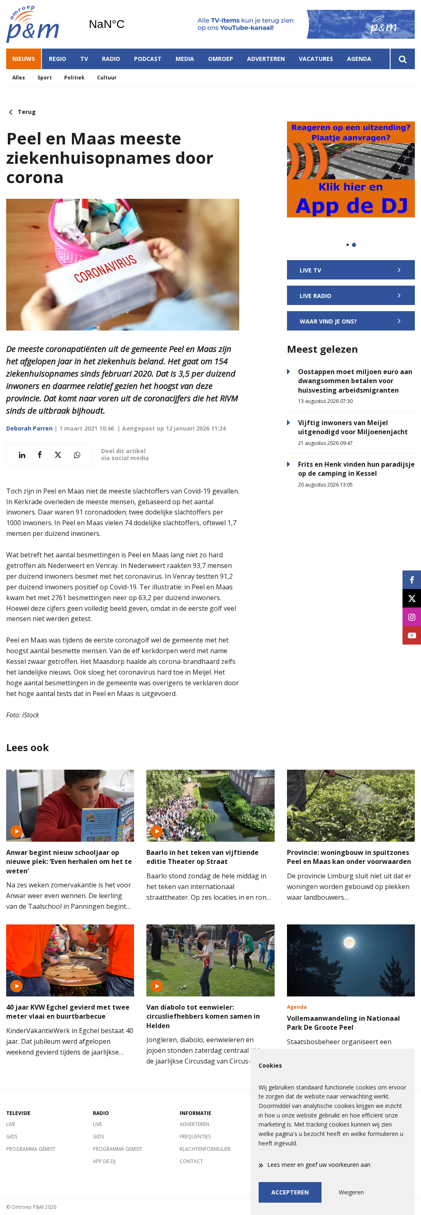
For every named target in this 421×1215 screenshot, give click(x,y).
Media (185, 59)
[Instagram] (411, 617)
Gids (11, 1136)
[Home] (41, 24)
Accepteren (290, 1192)
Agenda (359, 59)
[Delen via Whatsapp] (77, 455)
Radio (111, 59)
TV (84, 59)
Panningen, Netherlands (127, 24)
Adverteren (266, 59)
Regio (57, 59)
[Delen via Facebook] (39, 455)
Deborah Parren (29, 428)
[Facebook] (411, 579)
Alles (18, 77)
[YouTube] (411, 635)
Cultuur (107, 77)
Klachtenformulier (205, 1148)
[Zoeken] (402, 59)
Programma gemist (31, 1148)
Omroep (220, 59)
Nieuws (23, 59)
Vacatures (316, 59)
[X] (411, 598)
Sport (44, 77)
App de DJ (104, 1161)
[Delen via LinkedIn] (22, 455)
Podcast (148, 59)
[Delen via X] (58, 455)
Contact (191, 1161)
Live (10, 1124)
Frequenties (195, 1136)
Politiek (74, 77)
